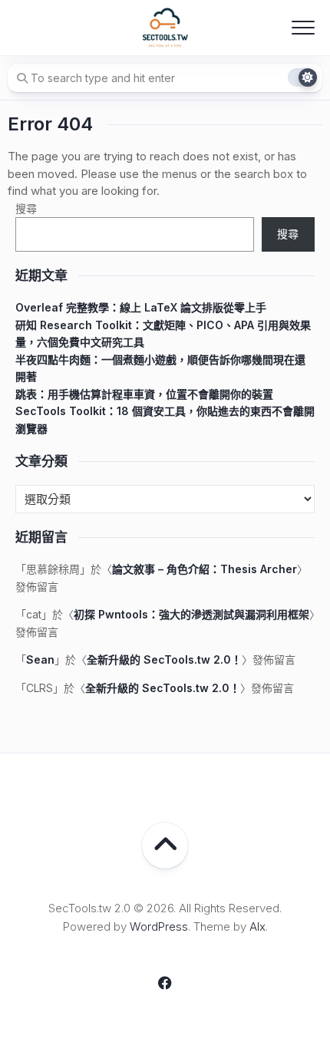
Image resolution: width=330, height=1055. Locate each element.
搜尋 (26, 208)
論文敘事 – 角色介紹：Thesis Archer (204, 568)
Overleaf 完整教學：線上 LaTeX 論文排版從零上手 (140, 307)
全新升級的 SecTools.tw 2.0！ (164, 659)
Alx (257, 926)
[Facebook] (165, 983)
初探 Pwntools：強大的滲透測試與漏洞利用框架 (191, 614)
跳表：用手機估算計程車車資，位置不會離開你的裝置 (144, 394)
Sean (40, 659)
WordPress (159, 926)
